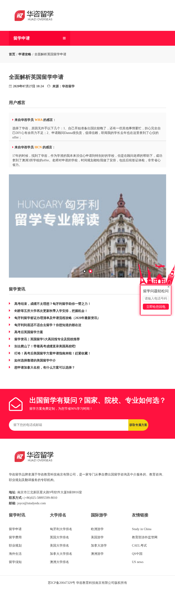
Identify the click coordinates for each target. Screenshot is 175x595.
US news (137, 562)
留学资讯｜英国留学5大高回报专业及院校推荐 (47, 339)
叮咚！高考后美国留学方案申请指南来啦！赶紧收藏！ (52, 353)
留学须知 (15, 562)
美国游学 (97, 537)
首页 (12, 54)
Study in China (141, 529)
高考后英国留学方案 (28, 332)
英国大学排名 (59, 537)
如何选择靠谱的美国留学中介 (35, 360)
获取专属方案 (138, 425)
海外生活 (15, 553)
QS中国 (137, 553)
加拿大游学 (99, 545)
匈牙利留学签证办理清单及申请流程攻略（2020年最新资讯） (57, 318)
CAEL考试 (139, 545)
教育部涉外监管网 (144, 537)
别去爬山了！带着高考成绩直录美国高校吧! (45, 346)
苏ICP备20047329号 (61, 582)
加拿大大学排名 (61, 553)
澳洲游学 (97, 553)
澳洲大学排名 (59, 562)
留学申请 (21, 38)
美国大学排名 (59, 545)
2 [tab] (91, 272)
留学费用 (15, 537)
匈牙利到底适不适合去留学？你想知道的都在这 (47, 325)
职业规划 (15, 545)
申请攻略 (24, 54)
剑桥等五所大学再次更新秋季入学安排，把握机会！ (51, 311)
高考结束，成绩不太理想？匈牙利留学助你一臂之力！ (52, 303)
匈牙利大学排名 (61, 529)
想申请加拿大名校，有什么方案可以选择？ (44, 367)
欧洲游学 (97, 529)
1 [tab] (85, 272)
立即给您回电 (155, 306)
